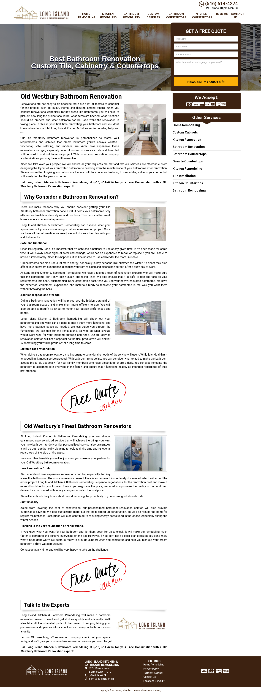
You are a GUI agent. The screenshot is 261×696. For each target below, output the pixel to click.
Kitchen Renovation (187, 139)
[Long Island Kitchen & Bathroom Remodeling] (46, 670)
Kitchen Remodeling (108, 15)
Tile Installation (184, 176)
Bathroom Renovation (189, 147)
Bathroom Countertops (176, 15)
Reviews (222, 13)
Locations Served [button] (153, 681)
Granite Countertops (188, 161)
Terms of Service (153, 672)
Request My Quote (204, 81)
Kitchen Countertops (202, 15)
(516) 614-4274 (221, 3)
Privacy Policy (151, 668)
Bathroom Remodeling (131, 15)
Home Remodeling (86, 15)
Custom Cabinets (153, 15)
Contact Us (237, 15)
